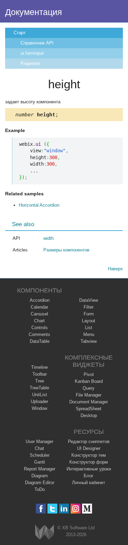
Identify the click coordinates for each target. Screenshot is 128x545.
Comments (39, 334)
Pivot (89, 374)
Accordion (39, 300)
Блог (89, 475)
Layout (88, 320)
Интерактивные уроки (89, 468)
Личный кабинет (88, 482)
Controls (39, 327)
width (48, 238)
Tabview (89, 341)
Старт (20, 32)
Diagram (39, 475)
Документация (33, 12)
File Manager (88, 395)
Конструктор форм (88, 462)
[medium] (87, 508)
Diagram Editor (39, 482)
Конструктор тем (88, 455)
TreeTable (39, 387)
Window (39, 408)
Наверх (115, 268)
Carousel (39, 313)
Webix (44, 532)
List (88, 327)
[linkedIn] (64, 508)
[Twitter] (52, 508)
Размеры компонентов (66, 249)
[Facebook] (40, 508)
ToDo (39, 489)
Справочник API (37, 43)
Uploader (39, 401)
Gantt (39, 462)
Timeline (39, 367)
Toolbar (39, 374)
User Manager (39, 441)
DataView (88, 300)
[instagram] (75, 508)
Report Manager (39, 468)
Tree (39, 381)
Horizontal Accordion (39, 205)
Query (89, 388)
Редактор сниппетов (89, 441)
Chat (39, 448)
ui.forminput (32, 53)
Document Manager (88, 401)
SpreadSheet (88, 408)
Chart (39, 320)
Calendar (39, 307)
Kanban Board (89, 381)
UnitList (39, 394)
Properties (30, 63)
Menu (88, 334)
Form (89, 313)
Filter (89, 307)
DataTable (39, 341)
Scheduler (39, 455)
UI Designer (88, 448)
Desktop (89, 415)
